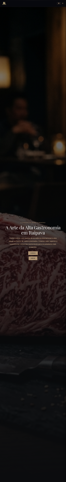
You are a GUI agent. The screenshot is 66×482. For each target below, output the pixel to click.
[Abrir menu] (62, 3)
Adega (33, 258)
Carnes (33, 253)
